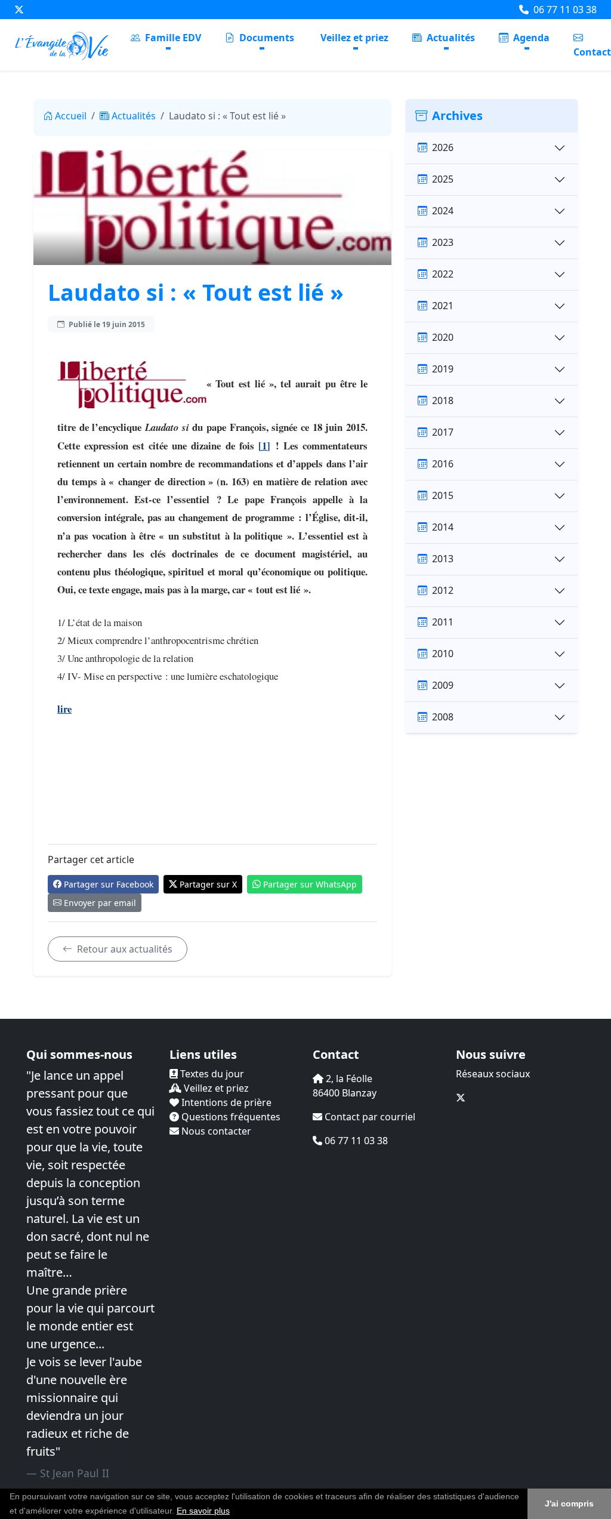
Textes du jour (211, 1073)
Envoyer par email (100, 902)
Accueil (71, 115)
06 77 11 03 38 (564, 9)
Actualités (449, 37)
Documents (265, 37)
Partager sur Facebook (108, 884)
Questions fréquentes (229, 1116)
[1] (264, 445)
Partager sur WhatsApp (310, 884)
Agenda (530, 37)
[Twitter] (19, 9)
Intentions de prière (225, 1102)
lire (64, 708)
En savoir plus (203, 1510)
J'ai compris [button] (569, 1503)
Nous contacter (215, 1131)
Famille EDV (172, 37)
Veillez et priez (354, 37)
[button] (234, 1512)
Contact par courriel (368, 1116)
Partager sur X (208, 884)
